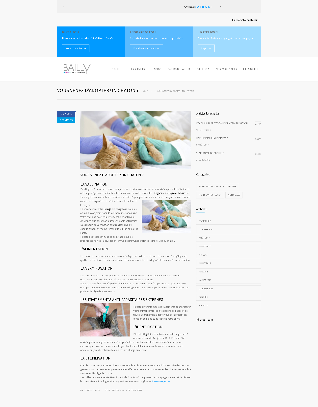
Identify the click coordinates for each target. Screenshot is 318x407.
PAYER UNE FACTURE (179, 69)
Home (145, 91)
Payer (204, 48)
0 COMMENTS (66, 120)
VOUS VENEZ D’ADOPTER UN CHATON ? (112, 174)
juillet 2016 (205, 263)
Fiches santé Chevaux (210, 194)
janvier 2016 (205, 280)
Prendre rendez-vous (144, 48)
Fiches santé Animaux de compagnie (123, 390)
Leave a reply (159, 381)
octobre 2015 (206, 288)
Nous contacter (73, 48)
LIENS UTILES (250, 69)
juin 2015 (203, 297)
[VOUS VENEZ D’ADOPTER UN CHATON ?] (135, 140)
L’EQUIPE (116, 69)
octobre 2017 (206, 229)
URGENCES (203, 69)
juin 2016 (203, 271)
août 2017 (204, 238)
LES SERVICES (137, 69)
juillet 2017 (205, 246)
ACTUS (157, 69)
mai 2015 (203, 305)
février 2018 (205, 221)
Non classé (234, 194)
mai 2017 (203, 254)
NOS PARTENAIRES (226, 69)
